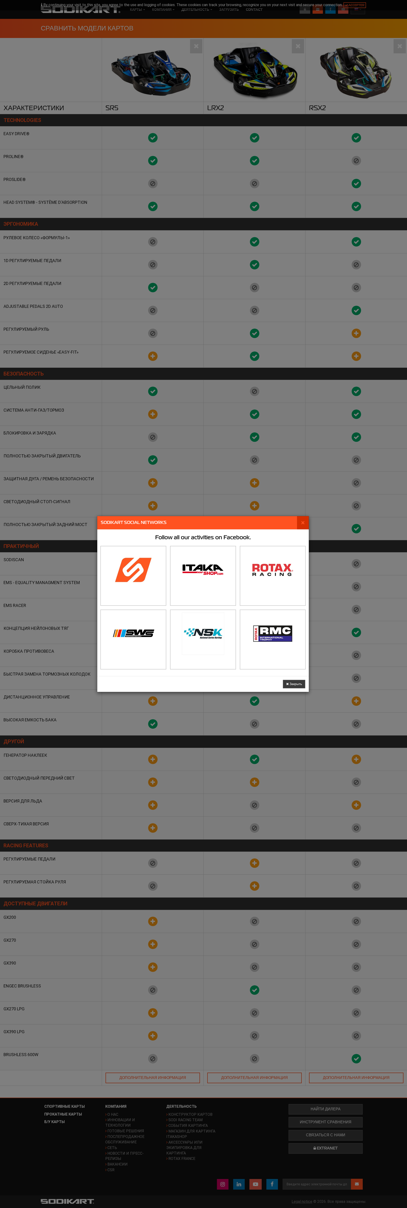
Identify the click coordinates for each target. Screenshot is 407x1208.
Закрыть (295, 684)
